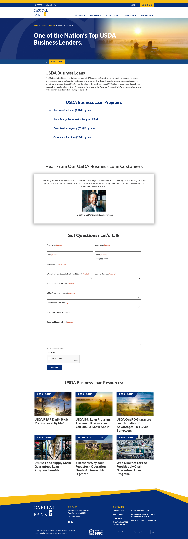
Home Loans (112, 15)
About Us (129, 15)
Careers (38, 5)
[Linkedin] (72, 522)
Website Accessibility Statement (55, 533)
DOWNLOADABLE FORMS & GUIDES (120, 523)
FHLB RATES (118, 518)
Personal (94, 15)
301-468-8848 (74, 516)
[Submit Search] (55, 5)
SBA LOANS (118, 514)
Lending (52, 25)
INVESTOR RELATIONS (140, 511)
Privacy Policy (38, 533)
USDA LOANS (118, 511)
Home (36, 25)
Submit (54, 367)
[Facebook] (69, 522)
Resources (146, 15)
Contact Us (57, 62)
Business (79, 15)
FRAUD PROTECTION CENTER (143, 520)
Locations (147, 5)
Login (133, 5)
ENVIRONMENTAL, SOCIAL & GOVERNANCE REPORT (143, 515)
